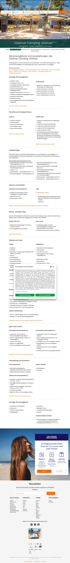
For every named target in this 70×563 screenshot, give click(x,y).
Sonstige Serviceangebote (15, 73)
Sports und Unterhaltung (35, 49)
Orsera (37, 503)
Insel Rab (25, 509)
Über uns (35, 1)
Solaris (50, 500)
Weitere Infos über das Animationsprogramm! (20, 396)
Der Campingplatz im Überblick (16, 69)
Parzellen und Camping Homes (32, 69)
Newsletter (46, 1)
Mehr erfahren (55, 422)
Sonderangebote (28, 1)
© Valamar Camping (57, 557)
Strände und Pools (25, 49)
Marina (37, 506)
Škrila (37, 513)
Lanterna (38, 500)
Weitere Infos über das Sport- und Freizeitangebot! (21, 354)
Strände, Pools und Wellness (20, 71)
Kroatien (24, 500)
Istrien (24, 502)
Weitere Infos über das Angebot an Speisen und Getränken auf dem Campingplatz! (28, 205)
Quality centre (13, 506)
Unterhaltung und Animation (44, 71)
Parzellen (31, 46)
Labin (24, 504)
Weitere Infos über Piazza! (15, 234)
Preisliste (63, 49)
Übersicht (7, 49)
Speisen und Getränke (55, 49)
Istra (37, 502)
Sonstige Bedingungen (14, 510)
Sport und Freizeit (32, 71)
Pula (24, 506)
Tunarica (38, 507)
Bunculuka (51, 502)
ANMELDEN (44, 471)
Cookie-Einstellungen (28, 561)
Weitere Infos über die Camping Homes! (45, 144)
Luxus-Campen (47, 46)
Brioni (37, 504)
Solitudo (37, 517)
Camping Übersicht (23, 46)
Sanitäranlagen (44, 69)
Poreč (24, 503)
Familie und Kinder (46, 49)
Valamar (31, 557)
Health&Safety (13, 512)
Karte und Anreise (35, 51)
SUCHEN (64, 12)
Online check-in (13, 502)
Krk (23, 507)
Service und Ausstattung (15, 49)
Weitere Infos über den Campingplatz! (18, 106)
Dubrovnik (25, 510)
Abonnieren (51, 493)
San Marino (38, 515)
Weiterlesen (59, 471)
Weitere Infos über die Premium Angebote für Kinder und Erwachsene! (25, 320)
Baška (37, 512)
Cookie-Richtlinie (36, 561)
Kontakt (40, 1)
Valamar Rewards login (64, 1)
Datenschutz (43, 561)
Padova (37, 516)
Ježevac (37, 510)
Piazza (10, 71)
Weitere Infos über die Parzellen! (16, 134)
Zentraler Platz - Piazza (42, 192)
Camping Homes (39, 46)
